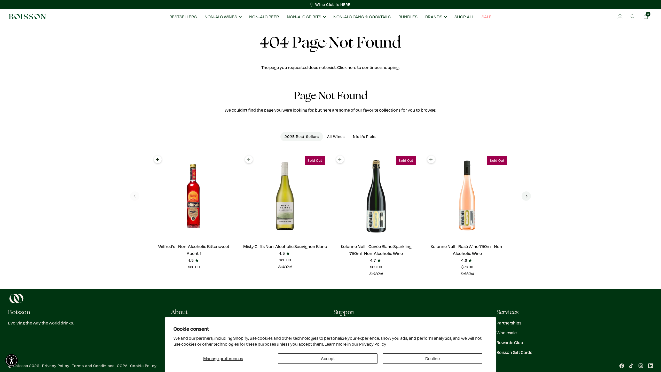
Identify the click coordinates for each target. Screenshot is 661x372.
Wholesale (507, 333)
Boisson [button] (19, 312)
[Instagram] (641, 365)
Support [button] (344, 312)
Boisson (20, 365)
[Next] (526, 196)
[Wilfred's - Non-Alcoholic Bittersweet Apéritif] (193, 196)
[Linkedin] (650, 365)
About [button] (179, 312)
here (352, 67)
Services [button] (508, 312)
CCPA (122, 365)
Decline (432, 358)
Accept (328, 358)
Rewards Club (510, 342)
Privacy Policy (372, 344)
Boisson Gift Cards (514, 352)
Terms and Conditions (93, 365)
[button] (223, 16)
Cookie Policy (143, 365)
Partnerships (509, 323)
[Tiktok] (631, 365)
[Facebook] (621, 365)
